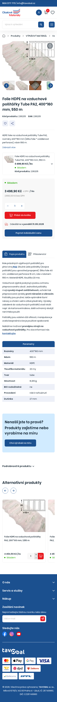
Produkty (15, 35)
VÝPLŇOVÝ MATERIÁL (36, 35)
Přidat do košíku (22, 215)
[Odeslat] (42, 618)
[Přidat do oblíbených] (5, 123)
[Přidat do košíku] (41, 556)
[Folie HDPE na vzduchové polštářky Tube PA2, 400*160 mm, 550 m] (28, 61)
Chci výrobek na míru (20, 443)
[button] (6, 85)
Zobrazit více (8, 147)
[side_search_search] (41, 25)
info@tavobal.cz (26, 3)
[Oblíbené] (53, 12)
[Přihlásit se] (39, 12)
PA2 (15, 266)
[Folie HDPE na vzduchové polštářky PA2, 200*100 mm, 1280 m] (23, 516)
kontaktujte (9, 333)
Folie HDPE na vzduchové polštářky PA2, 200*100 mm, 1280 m (22, 538)
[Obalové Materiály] (5, 35)
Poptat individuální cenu (28, 232)
